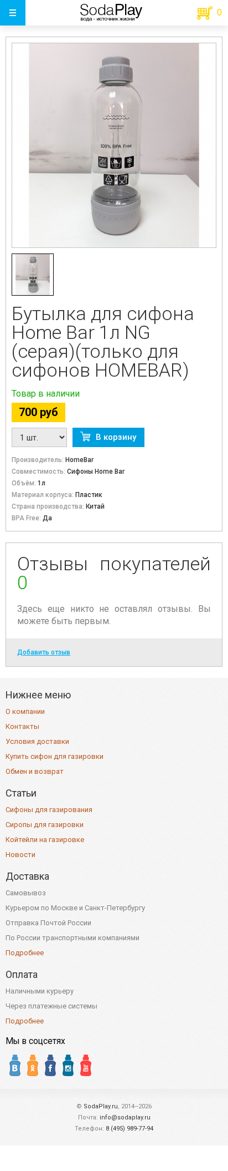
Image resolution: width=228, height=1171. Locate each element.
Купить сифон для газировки (54, 756)
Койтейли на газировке (45, 839)
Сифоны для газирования (49, 809)
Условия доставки (37, 741)
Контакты (22, 726)
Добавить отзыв (43, 652)
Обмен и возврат (35, 771)
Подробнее (25, 953)
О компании (25, 711)
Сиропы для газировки (45, 824)
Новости (20, 854)
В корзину (116, 437)
